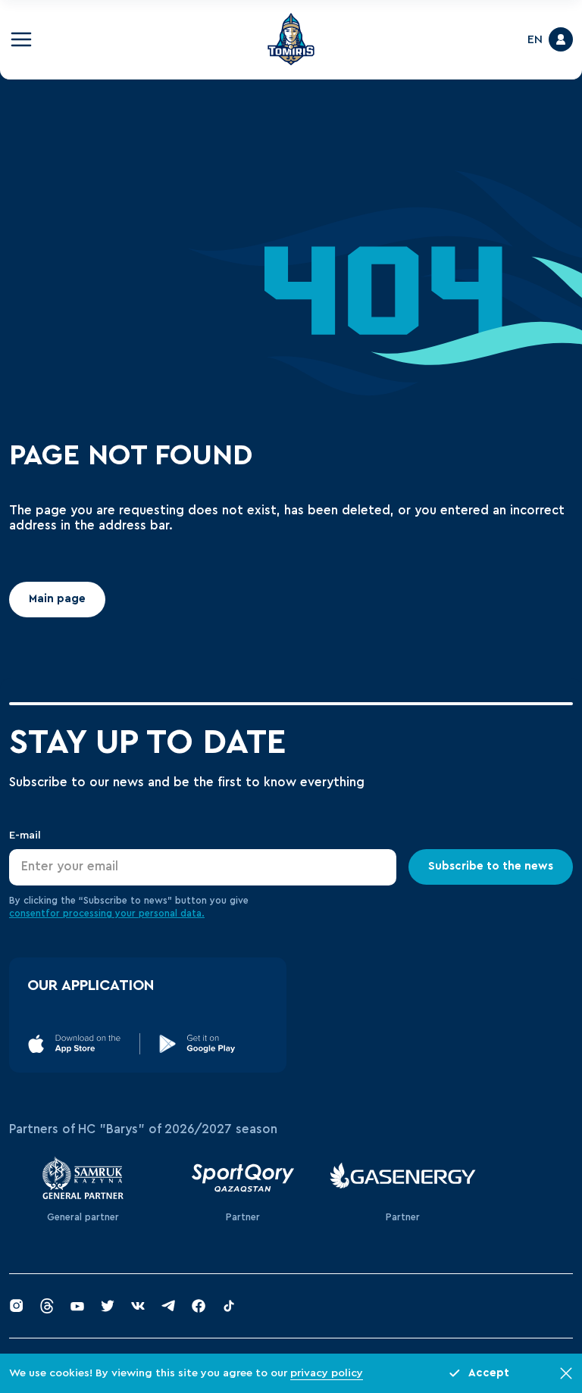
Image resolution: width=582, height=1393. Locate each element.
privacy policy (326, 1373)
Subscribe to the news (490, 866)
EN (535, 39)
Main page (57, 598)
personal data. (172, 913)
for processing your (92, 913)
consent (27, 913)
